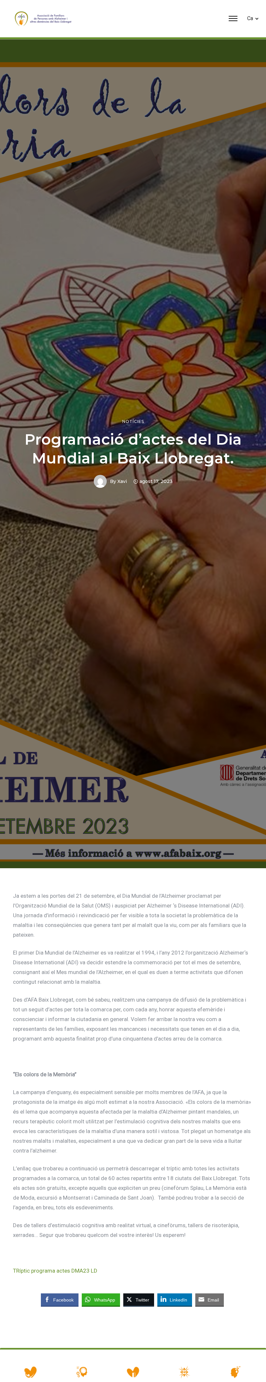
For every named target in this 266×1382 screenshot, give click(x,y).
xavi (122, 481)
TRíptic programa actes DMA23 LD (55, 1270)
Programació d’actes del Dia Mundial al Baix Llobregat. (133, 448)
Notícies (133, 422)
